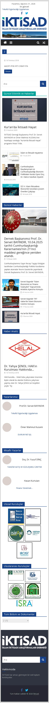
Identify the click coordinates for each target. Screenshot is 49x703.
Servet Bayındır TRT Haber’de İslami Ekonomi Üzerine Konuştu (31, 301)
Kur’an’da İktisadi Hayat (20, 127)
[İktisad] (5, 42)
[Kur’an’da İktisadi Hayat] (24, 99)
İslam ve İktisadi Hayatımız (32, 153)
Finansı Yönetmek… (24, 488)
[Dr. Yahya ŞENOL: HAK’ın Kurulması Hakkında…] (24, 337)
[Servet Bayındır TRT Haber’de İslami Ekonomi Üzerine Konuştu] (10, 297)
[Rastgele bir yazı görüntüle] (44, 42)
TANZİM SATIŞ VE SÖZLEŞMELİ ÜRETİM (24, 467)
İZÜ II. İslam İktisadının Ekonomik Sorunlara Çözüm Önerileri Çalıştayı (32, 189)
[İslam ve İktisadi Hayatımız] (10, 151)
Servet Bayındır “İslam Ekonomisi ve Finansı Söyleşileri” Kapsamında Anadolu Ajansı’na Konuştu (32, 285)
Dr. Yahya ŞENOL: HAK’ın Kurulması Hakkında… (20, 367)
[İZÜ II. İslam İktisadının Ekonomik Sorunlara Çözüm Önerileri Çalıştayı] (10, 185)
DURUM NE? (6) (24, 434)
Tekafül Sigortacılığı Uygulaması (15, 9)
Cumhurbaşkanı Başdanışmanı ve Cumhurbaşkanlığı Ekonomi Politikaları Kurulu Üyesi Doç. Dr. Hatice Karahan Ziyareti (33, 171)
